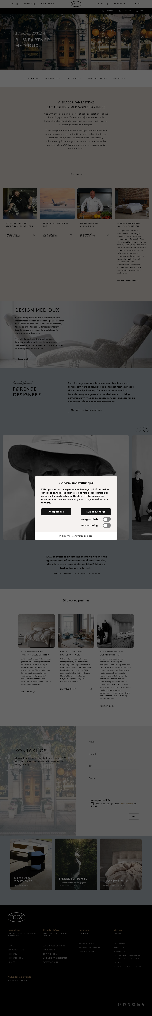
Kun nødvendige (95, 511)
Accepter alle (56, 511)
